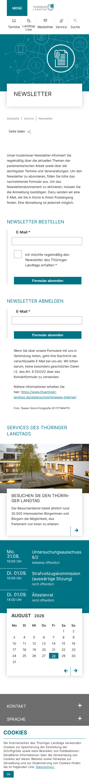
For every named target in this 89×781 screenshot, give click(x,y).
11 (24, 643)
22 (63, 649)
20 (44, 649)
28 (54, 656)
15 (63, 643)
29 (63, 656)
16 (73, 643)
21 (53, 649)
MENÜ (17, 8)
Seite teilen (17, 131)
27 (44, 656)
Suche (75, 27)
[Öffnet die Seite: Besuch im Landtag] (44, 468)
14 (53, 643)
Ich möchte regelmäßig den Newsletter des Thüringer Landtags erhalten (47, 259)
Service (61, 27)
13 (44, 643)
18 (24, 649)
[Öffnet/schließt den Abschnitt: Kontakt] (80, 705)
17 (14, 649)
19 (34, 649)
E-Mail (23, 232)
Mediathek (45, 27)
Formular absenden (47, 281)
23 (74, 649)
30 (73, 656)
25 (24, 656)
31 (14, 662)
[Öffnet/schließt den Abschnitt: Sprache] (80, 718)
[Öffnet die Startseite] (43, 8)
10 (14, 643)
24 (14, 656)
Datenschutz (45, 767)
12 (34, 643)
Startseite (13, 118)
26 (34, 656)
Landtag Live (28, 27)
